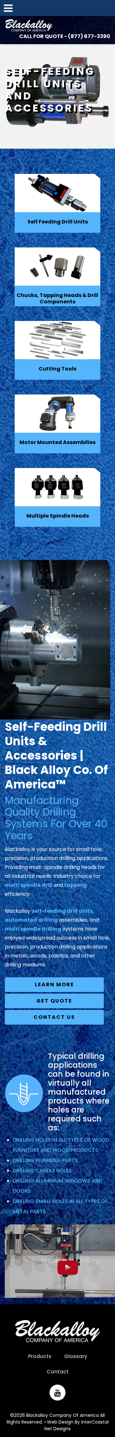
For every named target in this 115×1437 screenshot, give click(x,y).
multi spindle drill (29, 885)
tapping (75, 885)
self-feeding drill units (62, 911)
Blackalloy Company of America (29, 25)
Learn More (54, 984)
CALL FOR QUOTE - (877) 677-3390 (64, 36)
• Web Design (58, 1422)
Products (39, 1356)
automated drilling (31, 920)
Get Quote (54, 1000)
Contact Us (54, 1017)
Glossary (75, 1356)
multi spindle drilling (33, 929)
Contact (58, 1371)
